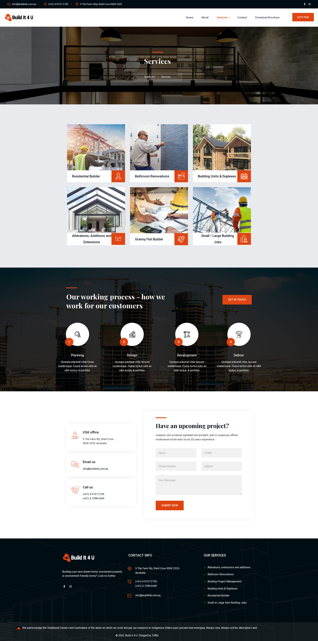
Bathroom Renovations (221, 574)
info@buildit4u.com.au (24, 4)
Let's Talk (303, 17)
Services (222, 17)
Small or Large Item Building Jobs (227, 602)
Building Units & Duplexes (223, 588)
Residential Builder (218, 595)
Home (189, 17)
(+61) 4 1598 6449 (93, 498)
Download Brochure (267, 17)
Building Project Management (224, 581)
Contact (242, 17)
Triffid (155, 635)
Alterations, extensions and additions (229, 567)
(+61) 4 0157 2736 (58, 4)
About (205, 17)
